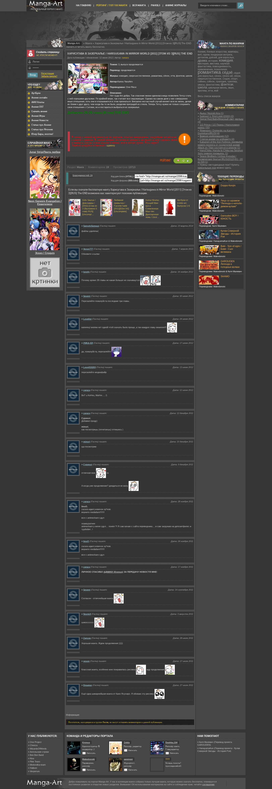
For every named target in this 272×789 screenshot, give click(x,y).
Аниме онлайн (39, 97)
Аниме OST (37, 107)
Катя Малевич (206, 742)
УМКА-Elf (88, 343)
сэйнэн (211, 81)
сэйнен (202, 81)
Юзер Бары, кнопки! (42, 134)
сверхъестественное (209, 78)
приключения (205, 69)
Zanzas (87, 638)
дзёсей (213, 57)
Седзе (226, 78)
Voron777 (88, 249)
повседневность (221, 66)
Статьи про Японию (42, 129)
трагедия (221, 81)
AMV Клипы (37, 102)
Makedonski (88, 759)
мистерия (203, 63)
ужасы (201, 84)
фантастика (213, 84)
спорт (234, 78)
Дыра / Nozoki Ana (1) (212, 113)
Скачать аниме (39, 111)
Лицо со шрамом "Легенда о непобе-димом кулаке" (232, 203)
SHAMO (225, 276)
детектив (203, 57)
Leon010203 (89, 367)
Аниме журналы (175, 5)
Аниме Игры (38, 116)
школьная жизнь (217, 87)
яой (216, 90)
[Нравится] (188, 160)
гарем (206, 54)
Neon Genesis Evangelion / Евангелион (45, 202)
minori (86, 441)
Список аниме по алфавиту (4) (217, 139)
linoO (86, 541)
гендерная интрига (221, 54)
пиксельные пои (207, 167)
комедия (226, 60)
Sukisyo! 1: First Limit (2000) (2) (217, 116)
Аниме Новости (39, 120)
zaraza (125, 57)
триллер (232, 81)
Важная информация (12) (214, 136)
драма (202, 60)
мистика (214, 63)
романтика (209, 72)
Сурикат (87, 464)
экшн (231, 87)
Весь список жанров (209, 96)
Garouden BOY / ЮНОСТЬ (229, 217)
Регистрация (47, 73)
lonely (86, 272)
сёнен (217, 76)
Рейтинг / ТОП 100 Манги (111, 5)
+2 (183, 160)
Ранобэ (155, 5)
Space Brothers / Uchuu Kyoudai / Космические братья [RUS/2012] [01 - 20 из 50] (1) (220, 159)
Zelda (127, 742)
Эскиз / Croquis (45, 253)
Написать (91, 753)
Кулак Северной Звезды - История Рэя (231, 233)
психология (220, 69)
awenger (128, 759)
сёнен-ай (227, 76)
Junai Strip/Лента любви (44, 152)
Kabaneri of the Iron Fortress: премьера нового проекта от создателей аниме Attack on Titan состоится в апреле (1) (220, 145)
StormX (87, 614)
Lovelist (87, 319)
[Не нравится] (178, 160)
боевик (201, 51)
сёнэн (237, 76)
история (213, 60)
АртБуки (36, 93)
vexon (86, 661)
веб (200, 54)
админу (111, 145)
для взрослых (226, 57)
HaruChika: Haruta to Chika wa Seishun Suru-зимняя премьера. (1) (220, 152)
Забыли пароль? (49, 76)
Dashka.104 (171, 742)
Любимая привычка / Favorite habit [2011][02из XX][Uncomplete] (121, 206)
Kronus (86, 742)
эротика (202, 90)
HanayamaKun (206, 748)
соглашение (208, 784)
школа (202, 87)
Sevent (86, 296)
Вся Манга (139, 5)
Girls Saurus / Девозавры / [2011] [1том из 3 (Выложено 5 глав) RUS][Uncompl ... (89, 207)
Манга (88, 43)
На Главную (83, 5)
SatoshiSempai (91, 226)
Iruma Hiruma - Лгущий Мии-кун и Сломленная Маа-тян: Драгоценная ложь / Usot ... (153, 208)
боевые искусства (217, 51)
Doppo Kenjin (228, 185)
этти (210, 90)
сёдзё (227, 72)
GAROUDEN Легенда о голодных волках (230, 264)
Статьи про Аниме (41, 125)
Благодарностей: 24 (83, 175)
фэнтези (227, 84)
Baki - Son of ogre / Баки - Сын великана (231, 249)
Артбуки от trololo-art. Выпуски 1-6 (183, 203)
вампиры (233, 51)
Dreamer (87, 685)
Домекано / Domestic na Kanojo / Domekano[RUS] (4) (217, 132)
